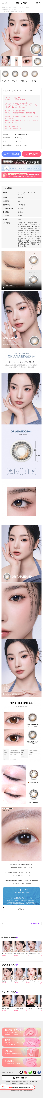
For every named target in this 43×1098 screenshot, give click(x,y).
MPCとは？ (22, 909)
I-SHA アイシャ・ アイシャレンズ (11, 9)
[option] (8, 949)
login (37, 2)
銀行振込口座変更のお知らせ (18, 1087)
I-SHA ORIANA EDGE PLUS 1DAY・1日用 (13, 11)
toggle (3, 2)
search (6, 2)
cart (40, 2)
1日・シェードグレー (5, 81)
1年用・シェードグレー (15, 81)
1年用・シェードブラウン (25, 81)
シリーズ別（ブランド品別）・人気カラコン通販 (15, 7)
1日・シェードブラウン (34, 81)
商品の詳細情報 (8, 949)
